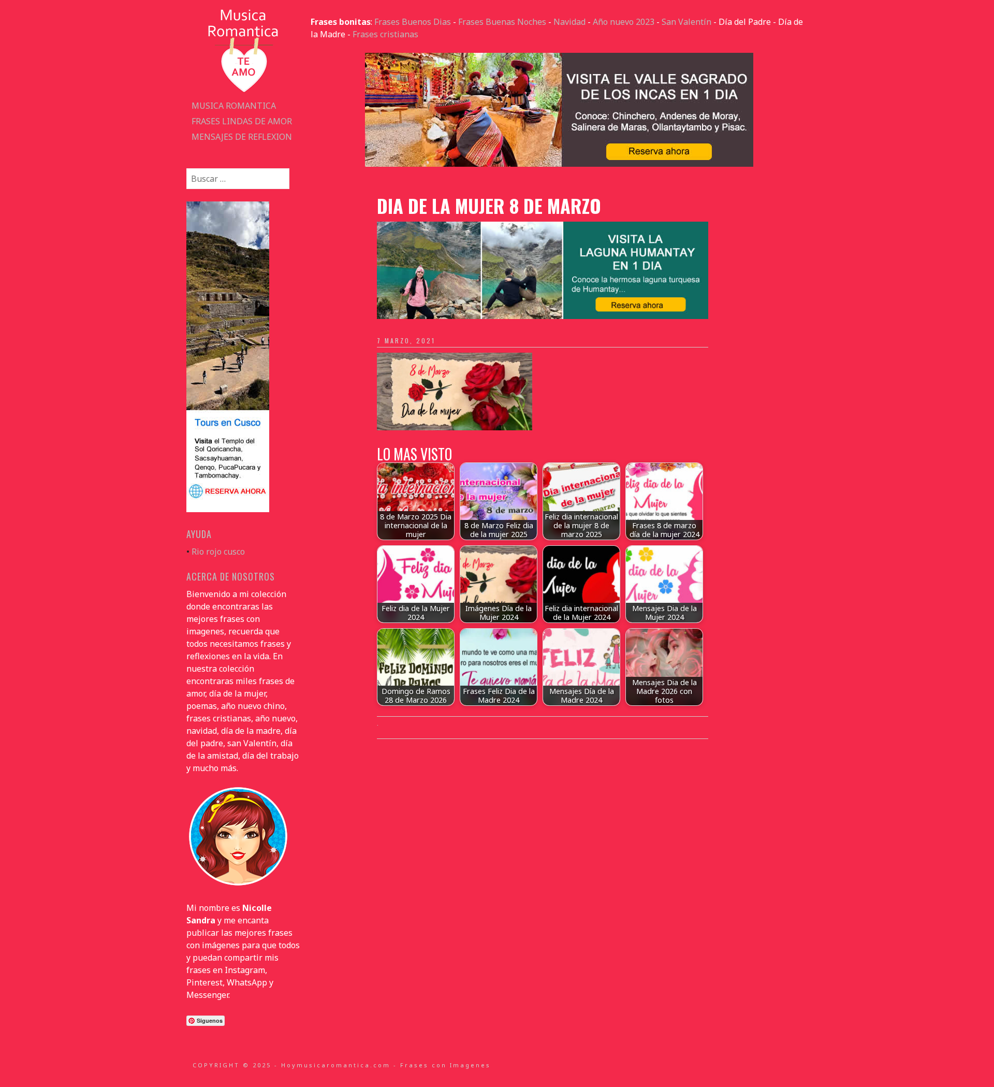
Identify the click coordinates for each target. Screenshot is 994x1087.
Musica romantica (234, 105)
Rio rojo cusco (218, 551)
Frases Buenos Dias (412, 21)
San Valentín (686, 21)
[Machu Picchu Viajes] (559, 163)
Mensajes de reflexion (242, 136)
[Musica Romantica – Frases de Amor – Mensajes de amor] (243, 91)
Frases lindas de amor (242, 121)
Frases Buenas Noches (502, 21)
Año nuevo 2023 (623, 21)
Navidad (569, 21)
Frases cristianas (385, 34)
